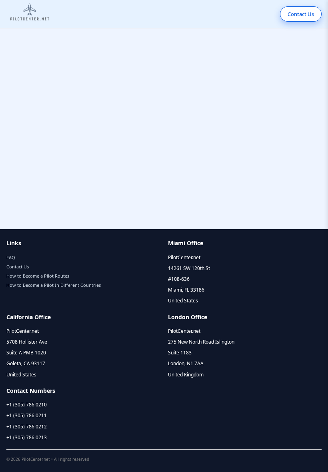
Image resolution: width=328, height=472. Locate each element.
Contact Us (301, 14)
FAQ (10, 257)
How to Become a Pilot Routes (37, 276)
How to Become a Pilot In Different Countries (53, 285)
